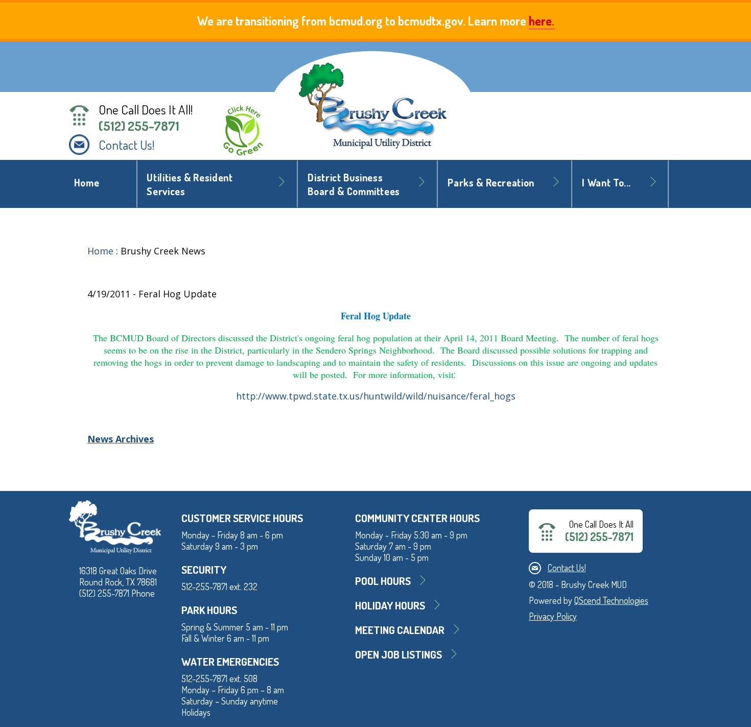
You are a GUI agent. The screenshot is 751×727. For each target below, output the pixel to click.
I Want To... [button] (606, 182)
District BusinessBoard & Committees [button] (354, 184)
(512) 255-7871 (139, 126)
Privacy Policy (553, 616)
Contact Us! (127, 144)
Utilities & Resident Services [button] (189, 184)
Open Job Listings (398, 654)
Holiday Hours (390, 605)
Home (87, 182)
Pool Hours (383, 581)
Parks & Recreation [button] (491, 182)
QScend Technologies (611, 600)
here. (541, 21)
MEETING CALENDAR (399, 630)
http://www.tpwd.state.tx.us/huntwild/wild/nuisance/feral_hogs (375, 396)
